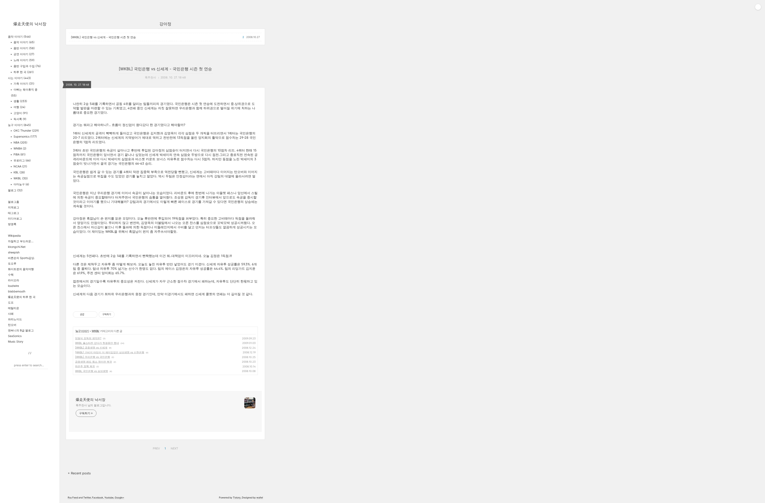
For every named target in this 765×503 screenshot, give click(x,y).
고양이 (20, 113)
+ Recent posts (79, 473)
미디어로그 (15, 218)
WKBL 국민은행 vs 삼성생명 (91, 371)
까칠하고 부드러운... (20, 241)
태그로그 (13, 213)
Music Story (15, 341)
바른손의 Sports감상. (21, 258)
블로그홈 (13, 201)
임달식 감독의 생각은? (88, 338)
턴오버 (12, 324)
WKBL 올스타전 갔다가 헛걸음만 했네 (97, 343)
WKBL (20, 178)
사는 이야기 (19, 78)
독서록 (19, 119)
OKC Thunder (26, 130)
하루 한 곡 (23, 72)
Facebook (97, 497)
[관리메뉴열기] (758, 7)
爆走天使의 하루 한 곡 (21, 297)
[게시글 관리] (92, 314)
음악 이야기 (19, 36)
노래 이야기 (23, 60)
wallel (259, 497)
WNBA (19, 148)
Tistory (237, 497)
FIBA (19, 154)
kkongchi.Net (17, 246)
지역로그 (13, 207)
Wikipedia (14, 235)
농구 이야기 (19, 125)
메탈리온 (13, 308)
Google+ (119, 497)
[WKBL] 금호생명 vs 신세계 (91, 347)
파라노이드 (15, 319)
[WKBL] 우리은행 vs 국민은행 (92, 356)
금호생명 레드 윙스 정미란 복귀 (93, 361)
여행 (19, 107)
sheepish (14, 252)
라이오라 (13, 280)
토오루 (12, 263)
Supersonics (25, 136)
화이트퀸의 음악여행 (21, 269)
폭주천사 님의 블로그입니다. (93, 405)
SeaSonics (15, 336)
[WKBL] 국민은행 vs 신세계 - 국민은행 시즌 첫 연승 (103, 37)
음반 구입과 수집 (27, 66)
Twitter (87, 497)
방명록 (12, 224)
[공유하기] (87, 314)
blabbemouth (16, 291)
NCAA (20, 166)
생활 (20, 101)
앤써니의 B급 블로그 (21, 330)
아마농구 (21, 184)
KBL (19, 172)
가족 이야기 (23, 83)
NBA (20, 142)
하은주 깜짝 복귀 (85, 366)
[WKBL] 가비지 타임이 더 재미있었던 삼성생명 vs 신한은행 (109, 352)
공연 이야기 (23, 54)
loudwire (13, 285)
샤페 (11, 313)
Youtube (109, 497)
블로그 (15, 190)
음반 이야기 (24, 48)
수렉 (11, 274)
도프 (11, 302)
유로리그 (22, 160)
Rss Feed (73, 497)
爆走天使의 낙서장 (29, 23)
